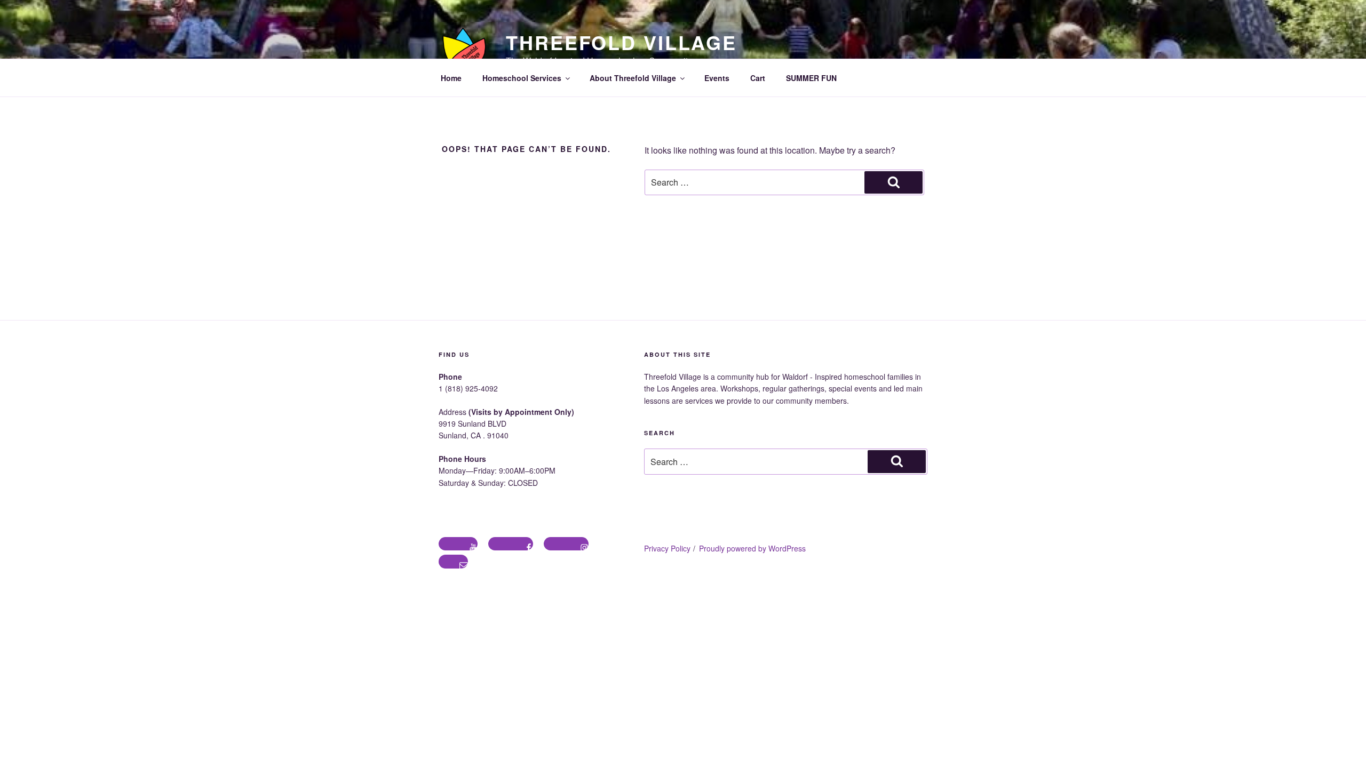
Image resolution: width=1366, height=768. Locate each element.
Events (716, 78)
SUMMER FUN (811, 78)
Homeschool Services (521, 78)
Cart (757, 78)
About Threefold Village (633, 78)
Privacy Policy (667, 548)
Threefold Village (621, 42)
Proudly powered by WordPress (752, 548)
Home (451, 78)
